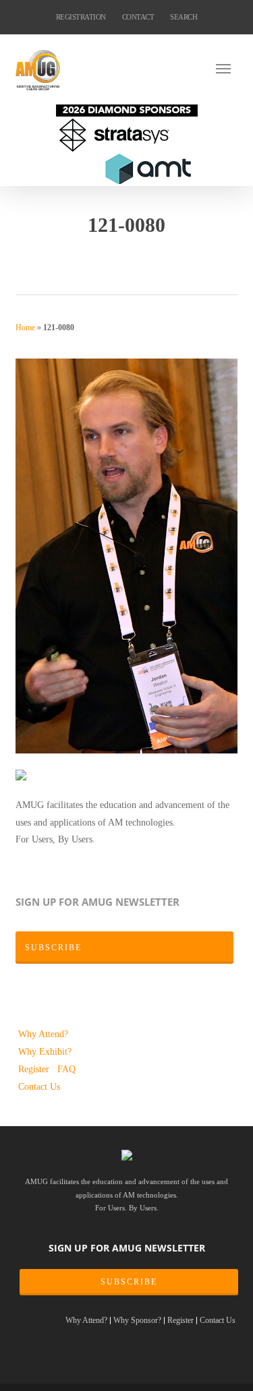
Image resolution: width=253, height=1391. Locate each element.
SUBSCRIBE (129, 1282)
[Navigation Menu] (227, 68)
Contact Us (39, 1086)
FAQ (66, 1068)
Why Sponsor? (137, 1320)
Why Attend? (43, 1033)
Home (25, 327)
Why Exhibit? (45, 1051)
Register (35, 1068)
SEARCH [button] (183, 17)
